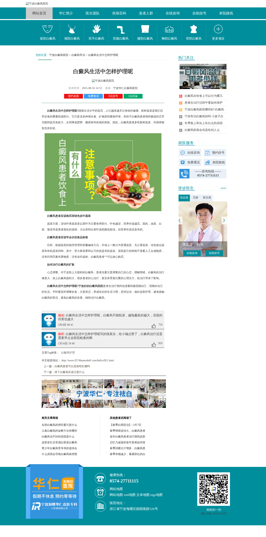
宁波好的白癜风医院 (90, 286)
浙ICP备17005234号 (214, 513)
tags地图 (156, 495)
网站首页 (39, 13)
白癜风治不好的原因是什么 (58, 436)
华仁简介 (66, 13)
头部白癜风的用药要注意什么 (59, 424)
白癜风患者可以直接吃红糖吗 (72, 366)
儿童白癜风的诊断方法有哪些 (59, 430)
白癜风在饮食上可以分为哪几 (204, 95)
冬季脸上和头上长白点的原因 (204, 123)
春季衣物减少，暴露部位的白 (127, 454)
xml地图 (130, 495)
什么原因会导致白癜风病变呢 (59, 454)
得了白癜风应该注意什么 (70, 372)
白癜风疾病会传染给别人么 (202, 129)
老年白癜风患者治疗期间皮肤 (127, 436)
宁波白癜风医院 (58, 55)
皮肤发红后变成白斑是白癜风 (59, 442)
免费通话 (193, 162)
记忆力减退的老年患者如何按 (127, 442)
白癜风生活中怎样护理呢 (103, 55)
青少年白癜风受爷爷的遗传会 (59, 448)
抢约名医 (73, 96)
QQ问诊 (133, 96)
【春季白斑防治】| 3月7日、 (127, 424)
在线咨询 (173, 13)
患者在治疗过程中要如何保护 (204, 102)
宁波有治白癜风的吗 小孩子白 (204, 116)
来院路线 (226, 13)
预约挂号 (218, 152)
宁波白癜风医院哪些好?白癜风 (204, 109)
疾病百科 (119, 13)
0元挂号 (113, 96)
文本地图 (143, 495)
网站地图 (116, 495)
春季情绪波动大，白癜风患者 (127, 430)
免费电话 (93, 96)
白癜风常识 (78, 55)
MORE (223, 188)
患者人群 (146, 13)
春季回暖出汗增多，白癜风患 (127, 448)
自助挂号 (199, 13)
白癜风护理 (68, 352)
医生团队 (93, 13)
